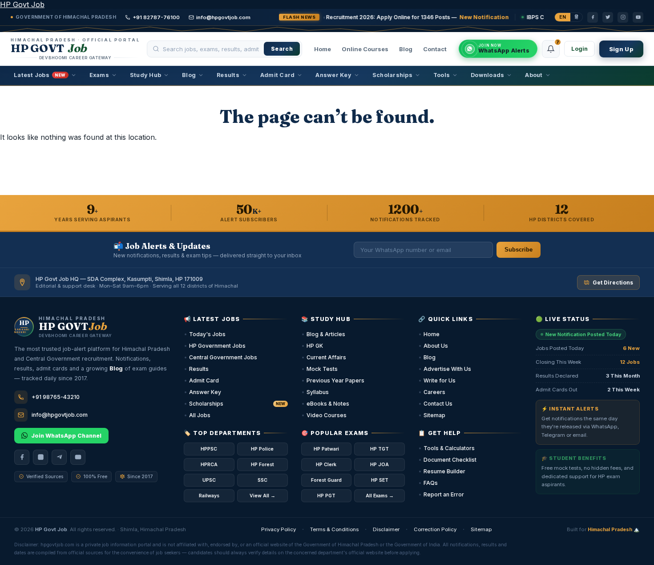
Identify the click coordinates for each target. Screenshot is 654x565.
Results (228, 75)
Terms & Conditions (334, 529)
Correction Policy (435, 529)
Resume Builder (444, 471)
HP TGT (379, 449)
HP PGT (326, 496)
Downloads (487, 75)
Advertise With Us (447, 369)
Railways (209, 496)
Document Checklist (450, 459)
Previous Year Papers (335, 380)
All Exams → (380, 496)
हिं (576, 17)
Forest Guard (326, 480)
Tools (441, 75)
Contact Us (438, 403)
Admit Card (277, 75)
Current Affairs (326, 357)
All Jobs (199, 415)
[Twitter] (607, 17)
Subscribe (519, 250)
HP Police (262, 449)
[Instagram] (623, 17)
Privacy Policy (278, 529)
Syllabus (318, 392)
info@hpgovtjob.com (223, 17)
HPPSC (209, 449)
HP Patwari (326, 449)
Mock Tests (322, 369)
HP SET (379, 480)
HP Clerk (326, 464)
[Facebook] (592, 17)
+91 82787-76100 (156, 17)
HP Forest (262, 464)
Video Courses (327, 415)
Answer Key (333, 75)
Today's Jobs (207, 334)
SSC (262, 480)
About (533, 75)
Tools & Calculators (449, 448)
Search (282, 48)
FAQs (431, 483)
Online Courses (365, 49)
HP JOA (379, 464)
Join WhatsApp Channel (66, 435)
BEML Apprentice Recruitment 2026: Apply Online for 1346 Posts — (338, 17)
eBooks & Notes (328, 403)
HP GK (315, 345)
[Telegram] (59, 457)
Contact (435, 49)
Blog (405, 49)
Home (322, 49)
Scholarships (392, 75)
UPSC (209, 480)
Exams (99, 75)
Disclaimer (386, 529)
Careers (434, 392)
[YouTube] (638, 17)
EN (562, 17)
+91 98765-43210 (56, 397)
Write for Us (440, 380)
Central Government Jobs (223, 357)
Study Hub (145, 75)
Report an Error (444, 494)
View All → (262, 496)
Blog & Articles (326, 334)
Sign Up (621, 49)
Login (579, 48)
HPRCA (209, 464)
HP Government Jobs (217, 345)
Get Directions (613, 282)
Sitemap (434, 415)
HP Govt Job (22, 4)
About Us (436, 345)
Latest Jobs (40, 75)
